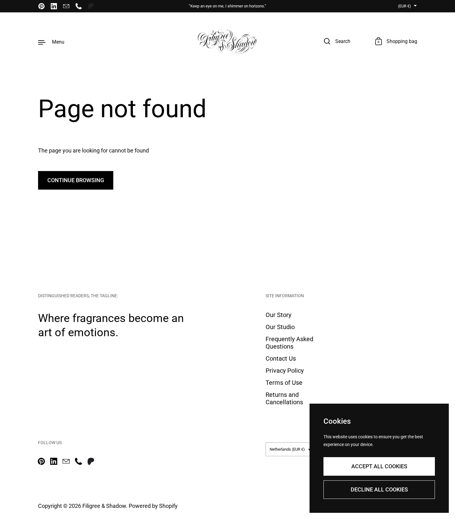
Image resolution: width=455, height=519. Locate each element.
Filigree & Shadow (104, 506)
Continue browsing (75, 180)
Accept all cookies (379, 466)
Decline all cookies (379, 489)
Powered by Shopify (153, 506)
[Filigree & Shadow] (227, 41)
